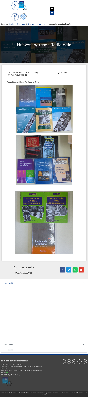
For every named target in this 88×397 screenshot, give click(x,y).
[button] (52, 9)
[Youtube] (74, 361)
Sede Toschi (8, 283)
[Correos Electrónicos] (69, 361)
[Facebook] (79, 361)
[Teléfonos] (64, 361)
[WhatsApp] (7, 373)
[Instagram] (85, 361)
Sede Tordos (8, 344)
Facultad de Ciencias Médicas (14, 361)
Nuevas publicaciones (17, 75)
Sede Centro (8, 350)
